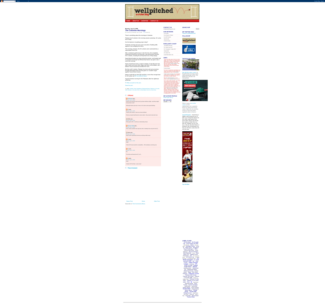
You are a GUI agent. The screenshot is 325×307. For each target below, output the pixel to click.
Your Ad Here (185, 184)
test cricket (186, 294)
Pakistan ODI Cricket (190, 275)
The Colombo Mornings (135, 30)
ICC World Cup (190, 257)
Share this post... (129, 85)
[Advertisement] (189, 213)
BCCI (196, 249)
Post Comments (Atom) (139, 203)
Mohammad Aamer (146, 88)
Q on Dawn (166, 33)
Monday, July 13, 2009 (130, 100)
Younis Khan (153, 89)
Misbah (195, 266)
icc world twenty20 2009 (191, 260)
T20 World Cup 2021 (168, 45)
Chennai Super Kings (189, 250)
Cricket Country (167, 40)
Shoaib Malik (193, 291)
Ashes (192, 245)
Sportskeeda (166, 38)
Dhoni (193, 253)
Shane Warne (188, 290)
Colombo (131, 88)
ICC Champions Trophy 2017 (170, 49)
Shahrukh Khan (195, 289)
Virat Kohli (188, 295)
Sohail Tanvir (195, 293)
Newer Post (129, 201)
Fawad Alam (186, 255)
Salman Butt (194, 286)
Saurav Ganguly (195, 287)
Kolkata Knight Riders (191, 266)
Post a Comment (132, 168)
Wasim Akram (195, 295)
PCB (188, 282)
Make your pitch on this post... (134, 82)
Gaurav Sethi (131, 125)
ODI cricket (195, 272)
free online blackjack (170, 77)
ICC (191, 255)
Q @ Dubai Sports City (168, 54)
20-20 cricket (187, 242)
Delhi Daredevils (187, 253)
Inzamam (191, 264)
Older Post (157, 201)
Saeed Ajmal (143, 89)
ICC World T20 (167, 52)
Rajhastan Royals (189, 283)
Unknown (130, 98)
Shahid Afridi (166, 50)
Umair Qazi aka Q (168, 97)
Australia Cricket (190, 246)
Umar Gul (148, 89)
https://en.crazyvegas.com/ (172, 87)
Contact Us (154, 21)
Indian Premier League (191, 263)
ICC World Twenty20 (191, 259)
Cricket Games (167, 68)
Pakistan (185, 273)
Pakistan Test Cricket (188, 276)
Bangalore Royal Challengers (191, 248)
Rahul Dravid (195, 282)
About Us (136, 21)
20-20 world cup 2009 (192, 243)
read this (176, 72)
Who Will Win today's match (189, 72)
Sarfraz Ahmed (186, 287)
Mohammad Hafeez (192, 269)
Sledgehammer (187, 293)
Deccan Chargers (193, 251)
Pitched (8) (147, 32)
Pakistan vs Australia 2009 (191, 277)
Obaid (189, 272)
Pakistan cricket (194, 273)
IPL (196, 264)
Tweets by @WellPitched (189, 33)
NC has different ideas (141, 76)
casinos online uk (173, 63)
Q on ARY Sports (167, 37)
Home (128, 21)
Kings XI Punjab (188, 265)
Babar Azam (188, 247)
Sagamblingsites (186, 114)
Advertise (144, 21)
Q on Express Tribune (168, 35)
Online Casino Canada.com (169, 74)
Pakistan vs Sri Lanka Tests (133, 89)
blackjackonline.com (174, 78)
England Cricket (194, 254)
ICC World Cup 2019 (168, 47)
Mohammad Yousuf (188, 270)
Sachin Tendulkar (193, 284)
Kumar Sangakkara (138, 88)
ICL (193, 261)
